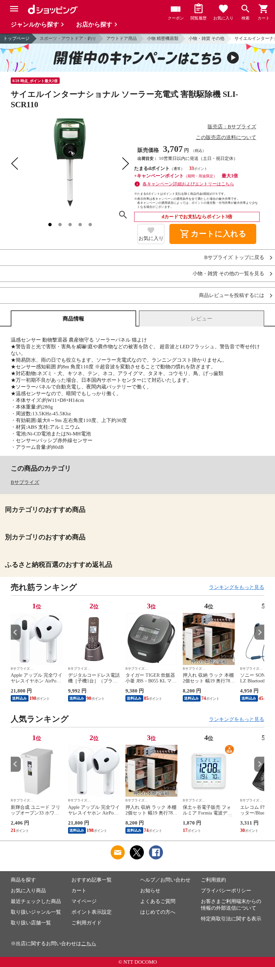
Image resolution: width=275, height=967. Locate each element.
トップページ (16, 38)
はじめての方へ (157, 912)
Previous (16, 632)
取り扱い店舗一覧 (31, 922)
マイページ (84, 901)
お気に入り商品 (28, 890)
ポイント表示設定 (91, 912)
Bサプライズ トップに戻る (234, 257)
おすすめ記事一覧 (91, 880)
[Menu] (14, 8)
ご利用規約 (213, 880)
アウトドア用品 (121, 38)
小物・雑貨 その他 (206, 38)
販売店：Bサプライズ (232, 126)
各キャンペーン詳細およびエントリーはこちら (188, 183)
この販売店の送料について (226, 137)
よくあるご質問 (157, 901)
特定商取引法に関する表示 (231, 918)
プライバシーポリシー (226, 890)
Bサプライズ (25, 482)
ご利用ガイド (86, 922)
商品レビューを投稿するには (231, 295)
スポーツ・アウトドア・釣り (68, 38)
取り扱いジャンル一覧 (36, 912)
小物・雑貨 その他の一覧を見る (228, 273)
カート (79, 890)
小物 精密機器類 (162, 38)
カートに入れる (212, 234)
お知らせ (150, 890)
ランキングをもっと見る (236, 587)
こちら (88, 943)
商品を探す (23, 880)
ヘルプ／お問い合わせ (165, 880)
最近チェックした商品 (36, 901)
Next (259, 632)
